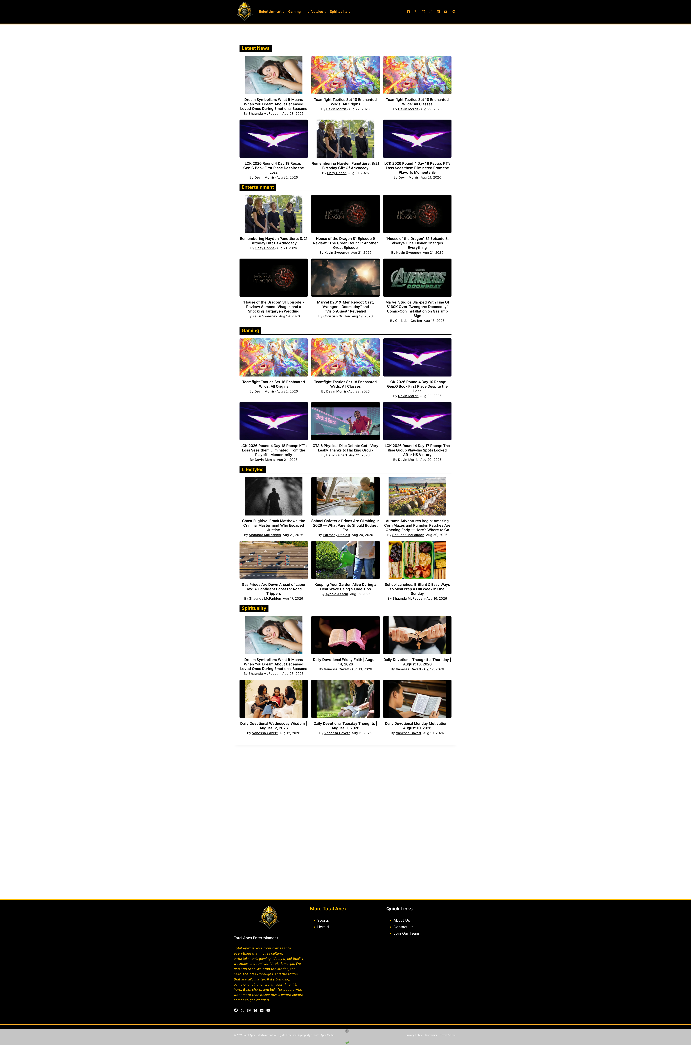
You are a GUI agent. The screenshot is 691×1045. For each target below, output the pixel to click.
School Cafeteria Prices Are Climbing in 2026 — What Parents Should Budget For (345, 525)
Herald (323, 927)
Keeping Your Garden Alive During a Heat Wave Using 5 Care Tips (345, 586)
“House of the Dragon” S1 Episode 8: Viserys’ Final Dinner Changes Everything (417, 243)
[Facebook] (408, 11)
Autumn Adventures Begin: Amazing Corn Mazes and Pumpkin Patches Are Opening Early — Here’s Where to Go (417, 525)
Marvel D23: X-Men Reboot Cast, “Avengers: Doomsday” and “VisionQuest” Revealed (345, 306)
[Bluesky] (431, 11)
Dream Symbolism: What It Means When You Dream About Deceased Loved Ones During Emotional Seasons (273, 104)
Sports (323, 920)
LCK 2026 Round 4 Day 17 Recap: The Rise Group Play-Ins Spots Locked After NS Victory (417, 450)
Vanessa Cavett (336, 669)
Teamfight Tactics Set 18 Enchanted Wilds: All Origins (345, 101)
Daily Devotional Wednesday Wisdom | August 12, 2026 (273, 725)
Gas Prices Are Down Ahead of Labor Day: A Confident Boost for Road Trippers (274, 589)
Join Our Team (406, 933)
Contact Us (403, 927)
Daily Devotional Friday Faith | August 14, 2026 (345, 662)
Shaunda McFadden (265, 113)
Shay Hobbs (337, 173)
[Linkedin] (438, 11)
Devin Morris (336, 109)
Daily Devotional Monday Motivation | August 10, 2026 (417, 725)
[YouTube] (445, 11)
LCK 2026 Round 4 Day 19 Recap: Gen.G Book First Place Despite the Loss (273, 168)
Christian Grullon (336, 316)
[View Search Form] (454, 11)
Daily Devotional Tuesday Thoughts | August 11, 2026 (345, 725)
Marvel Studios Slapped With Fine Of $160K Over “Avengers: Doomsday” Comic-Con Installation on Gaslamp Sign (417, 309)
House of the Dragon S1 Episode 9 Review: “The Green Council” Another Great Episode (345, 243)
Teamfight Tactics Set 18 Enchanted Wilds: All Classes (417, 101)
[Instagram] (423, 11)
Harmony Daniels (336, 535)
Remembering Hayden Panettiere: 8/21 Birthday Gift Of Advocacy (345, 165)
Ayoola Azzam (337, 594)
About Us (402, 920)
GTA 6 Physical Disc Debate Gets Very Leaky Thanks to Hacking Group (345, 448)
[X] (416, 11)
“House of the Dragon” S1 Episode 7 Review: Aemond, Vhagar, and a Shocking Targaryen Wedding (273, 306)
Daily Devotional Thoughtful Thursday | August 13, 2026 (417, 662)
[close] (347, 1031)
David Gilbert (336, 455)
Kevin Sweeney (336, 252)
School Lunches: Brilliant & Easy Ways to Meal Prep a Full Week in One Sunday (417, 589)
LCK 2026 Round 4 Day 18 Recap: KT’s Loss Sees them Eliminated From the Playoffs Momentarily (417, 168)
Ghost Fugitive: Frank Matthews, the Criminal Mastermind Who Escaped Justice (273, 525)
